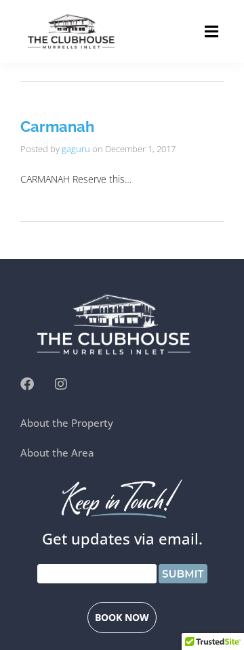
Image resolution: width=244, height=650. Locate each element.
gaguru (76, 149)
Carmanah (57, 126)
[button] (211, 31)
